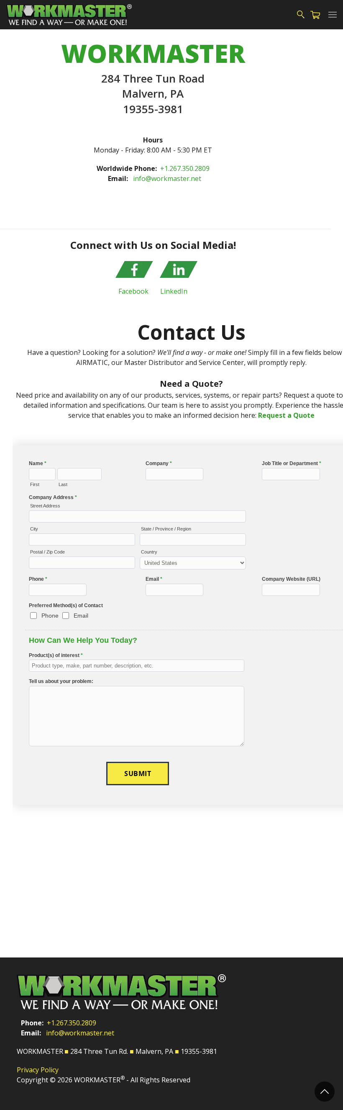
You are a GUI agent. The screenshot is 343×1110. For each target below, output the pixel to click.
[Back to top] (325, 1092)
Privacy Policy (38, 1069)
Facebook (133, 291)
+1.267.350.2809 (185, 168)
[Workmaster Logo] (69, 14)
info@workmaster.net (167, 178)
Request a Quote (286, 415)
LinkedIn (173, 291)
